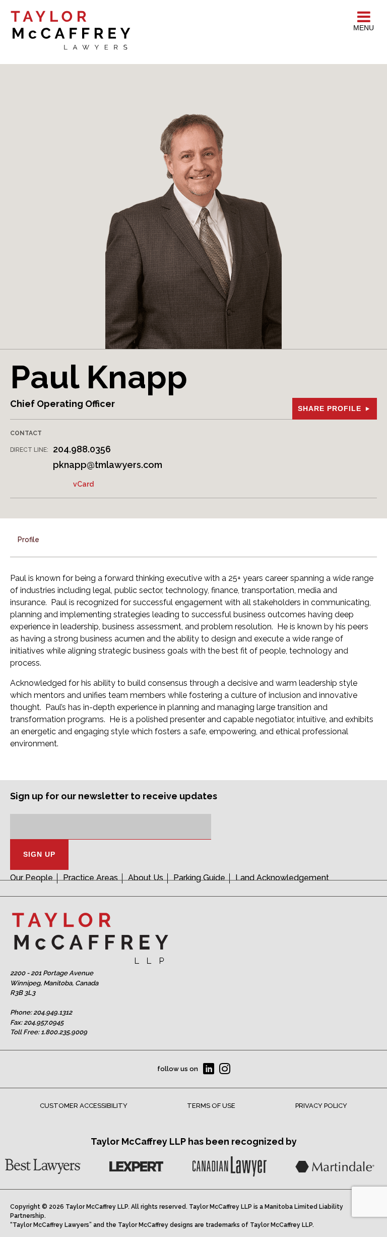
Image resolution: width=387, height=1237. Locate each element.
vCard (83, 484)
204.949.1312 (52, 1012)
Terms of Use (211, 1105)
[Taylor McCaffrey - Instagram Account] (224, 1069)
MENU (363, 28)
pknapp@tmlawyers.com (107, 464)
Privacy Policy (321, 1105)
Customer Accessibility (83, 1105)
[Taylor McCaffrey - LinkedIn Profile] (208, 1069)
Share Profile (329, 408)
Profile (28, 540)
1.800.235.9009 (64, 1032)
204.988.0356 (82, 449)
